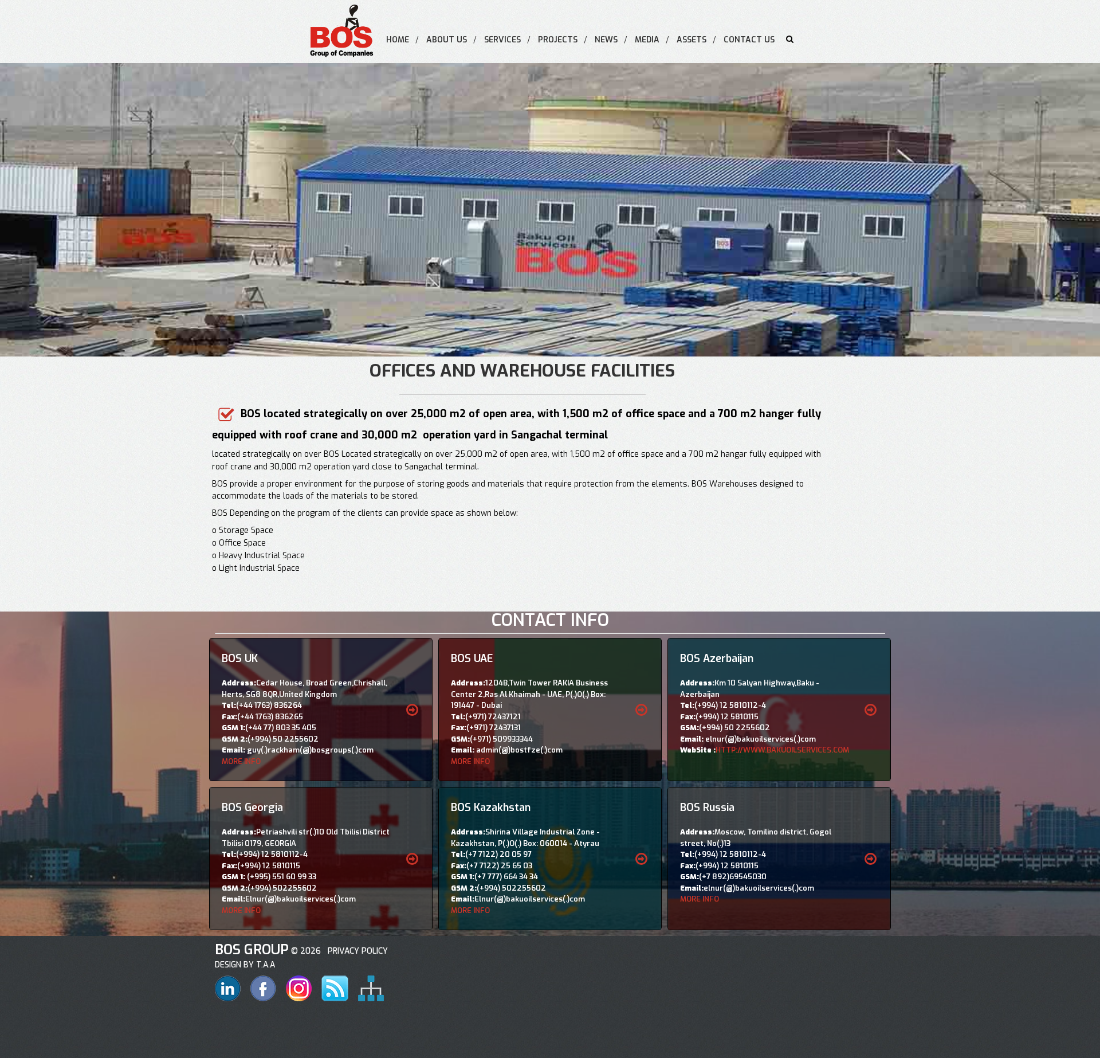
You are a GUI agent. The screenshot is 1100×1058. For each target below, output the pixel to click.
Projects (558, 39)
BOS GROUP (252, 950)
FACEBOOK (263, 988)
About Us (446, 39)
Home (397, 39)
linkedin (228, 988)
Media (647, 39)
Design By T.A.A (245, 964)
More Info (241, 761)
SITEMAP (371, 988)
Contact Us (749, 39)
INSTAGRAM (299, 988)
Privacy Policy (355, 951)
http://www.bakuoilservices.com (782, 750)
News (606, 39)
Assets (691, 39)
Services (502, 39)
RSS (334, 988)
